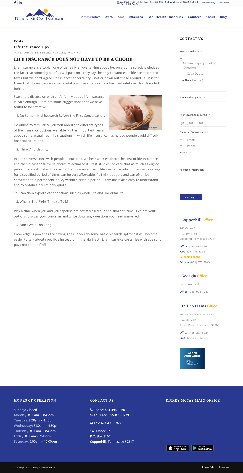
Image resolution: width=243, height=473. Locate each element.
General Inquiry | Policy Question (199, 65)
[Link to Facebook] (14, 2)
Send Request (191, 197)
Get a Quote (195, 73)
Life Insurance (43, 52)
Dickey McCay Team (70, 52)
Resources (224, 2)
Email (191, 140)
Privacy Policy (208, 2)
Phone (191, 146)
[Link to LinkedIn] (20, 2)
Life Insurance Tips (31, 47)
